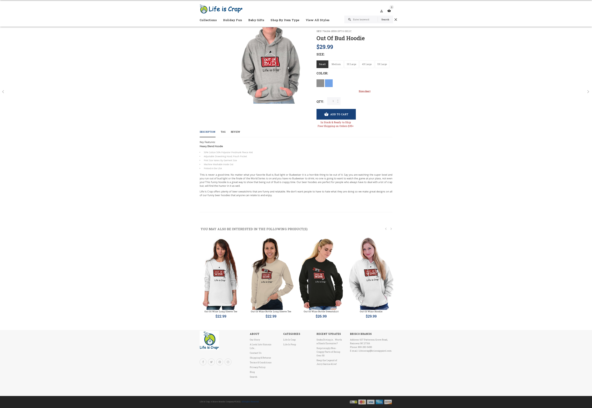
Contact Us (255, 352)
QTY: (320, 102)
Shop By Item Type (285, 20)
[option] (221, 274)
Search (253, 376)
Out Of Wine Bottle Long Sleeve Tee (271, 311)
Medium (336, 64)
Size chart (364, 91)
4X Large (367, 64)
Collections (208, 20)
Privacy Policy (257, 367)
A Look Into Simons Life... (260, 346)
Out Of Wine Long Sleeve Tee (220, 311)
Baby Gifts (256, 20)
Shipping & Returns (260, 357)
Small (322, 64)
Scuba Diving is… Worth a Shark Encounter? (329, 341)
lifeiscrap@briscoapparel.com (375, 350)
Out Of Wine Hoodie (371, 311)
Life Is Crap (289, 339)
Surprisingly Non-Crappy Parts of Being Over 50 (328, 352)
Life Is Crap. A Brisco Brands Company (217, 401)
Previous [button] (386, 229)
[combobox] (368, 19)
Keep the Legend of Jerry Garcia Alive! (327, 362)
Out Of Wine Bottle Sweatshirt (321, 311)
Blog (252, 372)
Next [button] (391, 229)
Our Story (255, 339)
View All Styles (318, 20)
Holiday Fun (232, 20)
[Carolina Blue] (329, 83)
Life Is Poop (289, 344)
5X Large (382, 64)
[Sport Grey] (320, 83)
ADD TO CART (339, 114)
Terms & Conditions (260, 362)
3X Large (351, 64)
